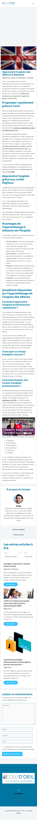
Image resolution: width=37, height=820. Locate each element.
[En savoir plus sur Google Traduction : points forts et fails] (18, 556)
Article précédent (18, 529)
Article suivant (18, 535)
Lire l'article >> (11, 584)
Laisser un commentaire (18, 78)
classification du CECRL (9, 400)
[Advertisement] (18, 26)
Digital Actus (6, 78)
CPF (13, 172)
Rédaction (15, 569)
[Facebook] (18, 790)
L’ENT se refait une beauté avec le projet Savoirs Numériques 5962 (16, 603)
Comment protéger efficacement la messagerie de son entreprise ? (17, 662)
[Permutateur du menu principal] (33, 3)
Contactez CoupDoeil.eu (18, 798)
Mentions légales (18, 800)
